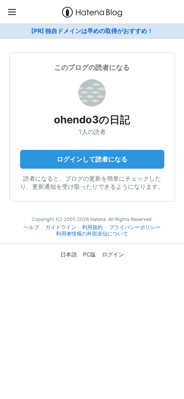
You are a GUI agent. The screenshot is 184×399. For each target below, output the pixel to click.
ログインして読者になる (92, 159)
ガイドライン (60, 227)
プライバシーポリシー (134, 227)
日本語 (68, 254)
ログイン (113, 254)
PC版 (89, 254)
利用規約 (92, 227)
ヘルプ (31, 227)
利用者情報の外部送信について (92, 234)
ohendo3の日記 (92, 119)
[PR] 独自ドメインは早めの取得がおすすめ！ (92, 30)
